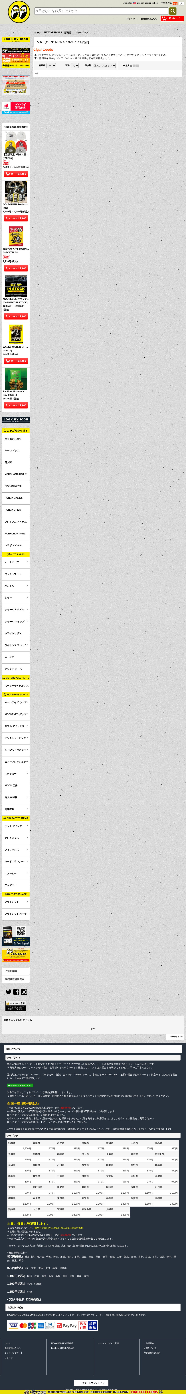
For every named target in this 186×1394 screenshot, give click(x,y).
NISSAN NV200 (13, 486)
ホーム (8, 1343)
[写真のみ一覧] (137, 65)
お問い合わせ (150, 1348)
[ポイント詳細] (16, 55)
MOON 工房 (11, 785)
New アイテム (12, 450)
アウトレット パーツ (16, 913)
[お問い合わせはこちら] (16, 65)
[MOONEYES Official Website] (16, 50)
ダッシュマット (13, 574)
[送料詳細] (16, 60)
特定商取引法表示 (14, 979)
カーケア (9, 657)
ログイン (131, 19)
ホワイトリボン (13, 633)
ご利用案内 (11, 971)
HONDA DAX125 (14, 498)
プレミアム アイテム (16, 521)
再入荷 (8, 462)
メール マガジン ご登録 (108, 1343)
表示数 (42, 65)
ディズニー (11, 885)
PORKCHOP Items (15, 533)
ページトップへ (176, 1037)
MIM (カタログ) (13, 438)
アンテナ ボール (13, 669)
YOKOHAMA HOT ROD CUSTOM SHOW (17, 474)
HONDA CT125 (13, 510)
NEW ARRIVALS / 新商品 (62, 1343)
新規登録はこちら (149, 19)
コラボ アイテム (13, 545)
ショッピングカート (14, 1353)
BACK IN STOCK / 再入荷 (62, 1348)
